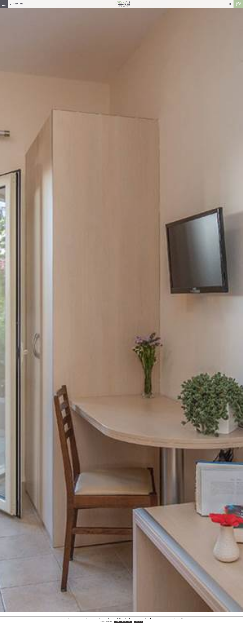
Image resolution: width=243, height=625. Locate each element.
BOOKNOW (238, 4)
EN (230, 4)
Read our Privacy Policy (106, 621)
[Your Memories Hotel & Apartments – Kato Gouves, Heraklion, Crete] (121, 4)
